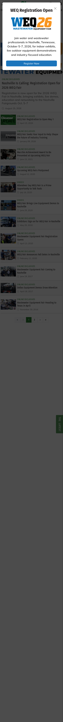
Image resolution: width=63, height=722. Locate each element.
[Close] (55, 8)
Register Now (31, 63)
